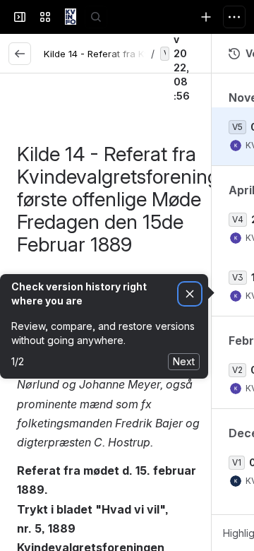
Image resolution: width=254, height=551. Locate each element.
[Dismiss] (190, 294)
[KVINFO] (70, 17)
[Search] (96, 17)
